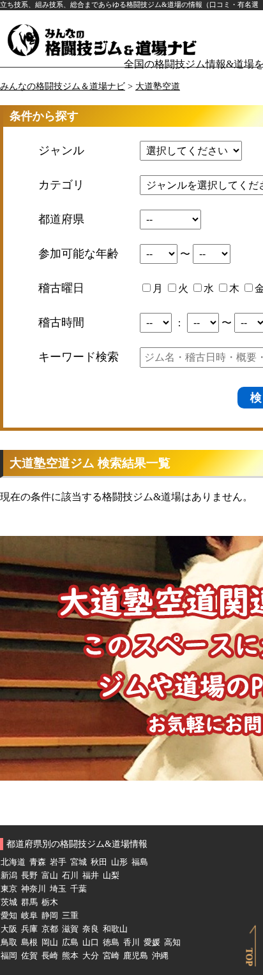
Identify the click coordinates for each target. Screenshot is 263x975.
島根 (29, 942)
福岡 (9, 955)
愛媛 (152, 942)
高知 (172, 942)
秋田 (99, 862)
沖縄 (160, 955)
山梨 (111, 875)
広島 (70, 942)
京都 (49, 929)
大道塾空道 (157, 86)
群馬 (29, 902)
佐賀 (29, 955)
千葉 (78, 889)
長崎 (49, 955)
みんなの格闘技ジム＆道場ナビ (62, 86)
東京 (9, 889)
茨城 (9, 902)
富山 (49, 875)
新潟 (9, 875)
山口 (90, 942)
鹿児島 (135, 955)
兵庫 (29, 929)
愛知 (9, 915)
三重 (70, 915)
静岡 (49, 915)
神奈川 (33, 889)
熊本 (70, 955)
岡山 (49, 942)
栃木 (49, 902)
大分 (90, 955)
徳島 (111, 942)
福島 (140, 862)
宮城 (78, 862)
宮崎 (111, 955)
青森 (37, 862)
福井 (90, 875)
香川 (131, 942)
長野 (29, 875)
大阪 (9, 929)
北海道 (13, 862)
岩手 (58, 862)
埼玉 (58, 889)
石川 (70, 875)
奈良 (90, 929)
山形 (119, 862)
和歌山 (115, 929)
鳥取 (9, 942)
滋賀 (70, 929)
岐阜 (29, 915)
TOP (249, 957)
